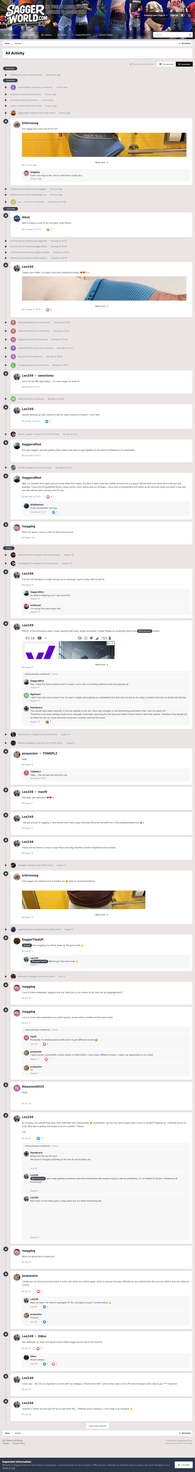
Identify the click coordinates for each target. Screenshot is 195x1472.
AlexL (26, 217)
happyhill (22, 339)
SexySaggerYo (25, 563)
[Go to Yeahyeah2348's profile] (13, 348)
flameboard (36, 707)
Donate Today (106, 35)
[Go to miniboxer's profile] (26, 606)
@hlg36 (26, 945)
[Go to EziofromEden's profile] (13, 87)
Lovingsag (23, 365)
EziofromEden (24, 87)
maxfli (42, 792)
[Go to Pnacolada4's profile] (13, 322)
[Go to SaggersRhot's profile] (17, 445)
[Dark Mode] (189, 15)
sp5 (19, 356)
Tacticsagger (40, 189)
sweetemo (46, 375)
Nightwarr (35, 694)
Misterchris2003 (26, 555)
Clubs (63, 35)
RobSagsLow (40, 194)
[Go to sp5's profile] (13, 356)
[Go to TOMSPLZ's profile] (26, 772)
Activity (30, 35)
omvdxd (38, 106)
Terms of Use (8, 1468)
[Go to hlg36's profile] (26, 1037)
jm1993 (13, 189)
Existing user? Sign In (155, 15)
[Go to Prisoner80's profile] (13, 331)
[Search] (190, 34)
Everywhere (178, 35)
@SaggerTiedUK (39, 961)
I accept (185, 1464)
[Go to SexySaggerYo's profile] (13, 563)
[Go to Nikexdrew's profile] (13, 976)
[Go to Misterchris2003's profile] (13, 555)
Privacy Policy (18, 1443)
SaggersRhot (41, 246)
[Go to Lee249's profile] (17, 268)
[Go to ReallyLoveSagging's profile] (13, 743)
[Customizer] (183, 15)
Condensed (167, 64)
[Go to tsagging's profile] (26, 173)
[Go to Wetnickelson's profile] (13, 734)
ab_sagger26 (41, 241)
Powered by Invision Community (179, 1443)
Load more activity (97, 1426)
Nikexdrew (23, 976)
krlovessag (30, 123)
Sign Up (174, 15)
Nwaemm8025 (33, 1086)
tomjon (13, 106)
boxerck (34, 100)
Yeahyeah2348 (25, 348)
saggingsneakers (26, 929)
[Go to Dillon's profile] (26, 1357)
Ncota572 (15, 94)
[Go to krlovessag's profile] (17, 124)
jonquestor (30, 753)
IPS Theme (7, 1440)
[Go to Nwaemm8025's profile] (17, 1088)
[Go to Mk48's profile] (13, 398)
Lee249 (27, 267)
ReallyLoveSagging (27, 743)
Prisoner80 (23, 331)
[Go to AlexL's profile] (17, 218)
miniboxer (35, 605)
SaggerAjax (23, 113)
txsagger (22, 865)
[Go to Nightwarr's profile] (26, 695)
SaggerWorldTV (82, 35)
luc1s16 (13, 241)
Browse (12, 35)
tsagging (35, 172)
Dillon (42, 1336)
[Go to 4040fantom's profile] (26, 505)
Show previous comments (41, 674)
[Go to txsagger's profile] (13, 865)
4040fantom (37, 504)
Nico (39, 94)
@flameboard (144, 631)
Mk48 (20, 399)
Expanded (185, 64)
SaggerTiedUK (33, 939)
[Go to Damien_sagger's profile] (13, 434)
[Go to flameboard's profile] (26, 708)
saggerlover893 (42, 252)
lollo (40, 75)
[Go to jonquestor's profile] (17, 754)
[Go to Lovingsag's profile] (13, 365)
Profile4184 (15, 75)
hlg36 (33, 1036)
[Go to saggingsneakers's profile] (13, 929)
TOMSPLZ (50, 753)
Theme (5, 1443)
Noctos (13, 258)
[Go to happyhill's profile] (13, 339)
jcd (11, 100)
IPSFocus (19, 1440)
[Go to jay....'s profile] (13, 202)
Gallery (48, 35)
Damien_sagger (25, 434)
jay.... (20, 202)
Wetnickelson (41, 258)
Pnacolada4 (23, 322)
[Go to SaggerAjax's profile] (13, 113)
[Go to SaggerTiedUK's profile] (17, 941)
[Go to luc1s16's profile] (13, 467)
